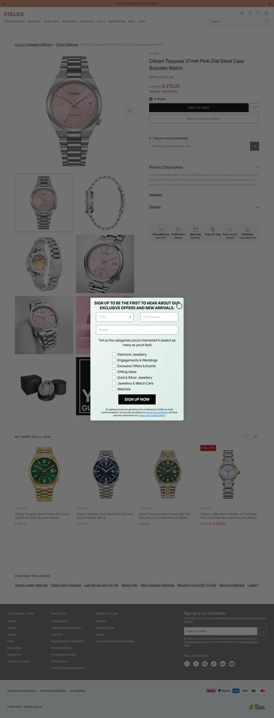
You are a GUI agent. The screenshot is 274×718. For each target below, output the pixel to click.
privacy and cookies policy (151, 415)
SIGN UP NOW (137, 399)
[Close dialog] (179, 306)
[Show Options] (130, 316)
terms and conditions (157, 412)
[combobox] (113, 316)
